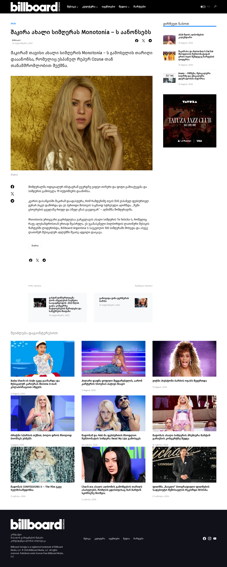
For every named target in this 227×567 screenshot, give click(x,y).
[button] (205, 6)
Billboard (16, 40)
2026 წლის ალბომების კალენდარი (191, 36)
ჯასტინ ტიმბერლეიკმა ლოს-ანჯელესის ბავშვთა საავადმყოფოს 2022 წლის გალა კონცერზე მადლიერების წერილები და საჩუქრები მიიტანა (65, 304)
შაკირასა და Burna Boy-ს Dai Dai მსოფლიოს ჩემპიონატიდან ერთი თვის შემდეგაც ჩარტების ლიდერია (196, 55)
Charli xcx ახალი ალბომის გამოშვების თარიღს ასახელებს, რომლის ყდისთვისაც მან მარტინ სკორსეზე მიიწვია (112, 490)
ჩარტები (138, 538)
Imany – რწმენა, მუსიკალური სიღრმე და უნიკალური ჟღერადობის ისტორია (194, 76)
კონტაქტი (16, 534)
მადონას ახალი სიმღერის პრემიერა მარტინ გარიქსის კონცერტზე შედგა (181, 437)
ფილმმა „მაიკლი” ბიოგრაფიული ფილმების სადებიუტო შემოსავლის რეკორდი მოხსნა (181, 488)
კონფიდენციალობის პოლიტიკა (28, 541)
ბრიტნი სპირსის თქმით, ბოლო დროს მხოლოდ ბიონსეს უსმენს (41, 437)
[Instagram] (209, 538)
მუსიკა (87, 538)
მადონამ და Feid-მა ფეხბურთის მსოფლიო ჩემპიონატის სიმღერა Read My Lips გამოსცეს (111, 437)
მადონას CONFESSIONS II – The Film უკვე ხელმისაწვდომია (36, 488)
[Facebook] (204, 538)
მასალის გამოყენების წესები (27, 538)
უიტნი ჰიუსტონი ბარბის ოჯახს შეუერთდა (180, 380)
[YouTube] (214, 538)
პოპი (13, 23)
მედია (126, 538)
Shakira (34, 245)
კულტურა (99, 538)
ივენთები (114, 538)
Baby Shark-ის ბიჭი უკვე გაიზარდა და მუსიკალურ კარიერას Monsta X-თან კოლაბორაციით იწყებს (35, 384)
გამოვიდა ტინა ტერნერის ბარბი (114, 299)
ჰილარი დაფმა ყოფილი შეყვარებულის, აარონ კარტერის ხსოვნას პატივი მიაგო (112, 382)
